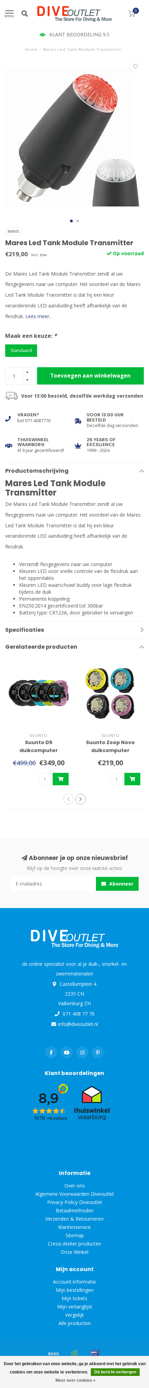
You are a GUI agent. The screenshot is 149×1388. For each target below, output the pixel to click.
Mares (13, 231)
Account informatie (74, 1281)
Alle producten (75, 1323)
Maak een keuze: (31, 336)
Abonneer (120, 883)
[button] (71, 221)
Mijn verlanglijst (74, 1306)
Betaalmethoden (75, 1210)
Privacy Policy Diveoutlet (74, 1202)
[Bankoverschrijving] (53, 1353)
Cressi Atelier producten (74, 1243)
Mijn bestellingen (75, 1290)
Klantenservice (74, 1227)
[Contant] (74, 1353)
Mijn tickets (74, 1298)
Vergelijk (74, 1315)
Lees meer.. (38, 316)
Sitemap (74, 1235)
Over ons (74, 1185)
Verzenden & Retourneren (74, 1218)
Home (31, 49)
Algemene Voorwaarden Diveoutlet (74, 1194)
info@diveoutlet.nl (78, 1024)
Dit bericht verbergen (115, 1372)
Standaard (21, 350)
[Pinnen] (95, 1353)
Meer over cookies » (75, 1380)
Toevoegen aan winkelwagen (90, 375)
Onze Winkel (74, 1252)
